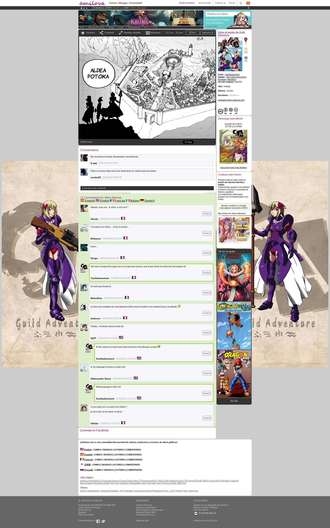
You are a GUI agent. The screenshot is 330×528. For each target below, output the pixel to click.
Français (119, 200)
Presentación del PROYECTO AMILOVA (97, 505)
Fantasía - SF (116, 491)
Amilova (84, 481)
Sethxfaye (225, 481)
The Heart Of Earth (193, 481)
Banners (82, 512)
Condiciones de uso (145, 515)
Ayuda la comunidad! (146, 507)
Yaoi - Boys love (190, 491)
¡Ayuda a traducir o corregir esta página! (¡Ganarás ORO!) (234, 206)
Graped (234, 481)
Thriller (178, 491)
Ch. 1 (147, 27)
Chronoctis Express (110, 481)
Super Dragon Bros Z (130, 481)
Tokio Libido (163, 481)
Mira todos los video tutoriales (232, 213)
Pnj (184, 483)
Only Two (114, 483)
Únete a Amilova (186, 3)
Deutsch (149, 200)
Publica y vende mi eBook (206, 507)
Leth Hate (151, 483)
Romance (158, 491)
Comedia (128, 491)
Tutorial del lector (144, 505)
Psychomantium (149, 481)
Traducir (207, 213)
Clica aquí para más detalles (233, 167)
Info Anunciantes (86, 515)
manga (111, 27)
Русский (88, 470)
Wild (180, 483)
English (104, 200)
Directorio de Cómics (96, 27)
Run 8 (159, 483)
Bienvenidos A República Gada (94, 483)
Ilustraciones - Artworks (98, 491)
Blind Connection (211, 481)
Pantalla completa (132, 32)
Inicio (82, 27)
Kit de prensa (84, 510)
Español (89, 200)
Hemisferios (94, 481)
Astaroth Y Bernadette (130, 483)
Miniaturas (156, 32)
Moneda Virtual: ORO (146, 512)
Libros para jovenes (143, 491)
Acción (121, 27)
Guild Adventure (134, 27)
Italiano (134, 200)
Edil (143, 483)
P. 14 (155, 27)
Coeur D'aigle (170, 483)
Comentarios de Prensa (89, 507)
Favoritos (90, 32)
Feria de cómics (201, 510)
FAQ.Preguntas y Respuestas (149, 510)
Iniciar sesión (205, 3)
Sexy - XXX (169, 491)
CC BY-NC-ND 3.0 (207, 513)
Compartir (109, 32)
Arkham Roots (176, 481)
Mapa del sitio (142, 520)
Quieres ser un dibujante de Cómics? (211, 505)
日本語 (87, 464)
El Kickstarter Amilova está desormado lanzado (115, 8)
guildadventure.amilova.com (231, 100)
